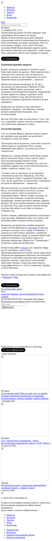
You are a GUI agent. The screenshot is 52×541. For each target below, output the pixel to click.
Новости (11, 7)
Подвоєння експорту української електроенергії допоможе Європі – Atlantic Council (23, 486)
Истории (11, 10)
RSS (3, 22)
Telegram (7, 277)
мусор (41, 294)
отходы (22, 294)
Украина (14, 294)
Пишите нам (13, 530)
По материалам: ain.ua (11, 289)
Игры (9, 15)
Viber (15, 277)
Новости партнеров (16, 537)
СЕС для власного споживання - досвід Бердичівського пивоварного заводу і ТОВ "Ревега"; (26, 441)
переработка (32, 294)
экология (5, 294)
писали (24, 247)
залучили (32, 228)
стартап (4, 296)
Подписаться (7, 307)
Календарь (12, 17)
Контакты (11, 532)
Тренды (10, 12)
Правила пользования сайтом (21, 535)
